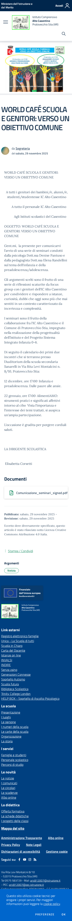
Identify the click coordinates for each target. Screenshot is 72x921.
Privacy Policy (10, 844)
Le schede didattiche (15, 816)
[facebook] (19, 859)
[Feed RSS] (35, 859)
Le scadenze (9, 792)
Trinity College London (16, 693)
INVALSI (6, 660)
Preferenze (44, 914)
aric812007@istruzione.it (45, 880)
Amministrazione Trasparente (21, 837)
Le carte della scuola (14, 731)
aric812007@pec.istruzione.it (26, 885)
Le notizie (7, 778)
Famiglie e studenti (13, 755)
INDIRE (6, 664)
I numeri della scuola (14, 726)
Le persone (8, 722)
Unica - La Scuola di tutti (17, 640)
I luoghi (6, 717)
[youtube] (24, 859)
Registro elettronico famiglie (20, 636)
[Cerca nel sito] (64, 34)
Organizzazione (11, 736)
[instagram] (30, 859)
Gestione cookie (57, 851)
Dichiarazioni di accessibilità (20, 851)
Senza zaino (9, 669)
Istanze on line (11, 655)
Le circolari (8, 787)
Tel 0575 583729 (11, 880)
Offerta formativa (12, 811)
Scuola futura (10, 684)
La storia (7, 741)
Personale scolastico (14, 759)
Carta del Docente (13, 650)
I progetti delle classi (14, 820)
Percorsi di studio (12, 764)
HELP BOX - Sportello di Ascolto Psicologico (30, 698)
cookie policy (51, 903)
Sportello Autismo (13, 679)
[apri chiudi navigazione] (5, 22)
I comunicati (9, 783)
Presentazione (10, 712)
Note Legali (33, 844)
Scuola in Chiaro (11, 645)
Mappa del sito (12, 828)
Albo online (8, 797)
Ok (64, 914)
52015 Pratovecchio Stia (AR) (20, 876)
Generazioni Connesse (16, 674)
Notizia (11, 570)
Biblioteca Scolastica (14, 688)
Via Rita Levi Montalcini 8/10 (18, 872)
